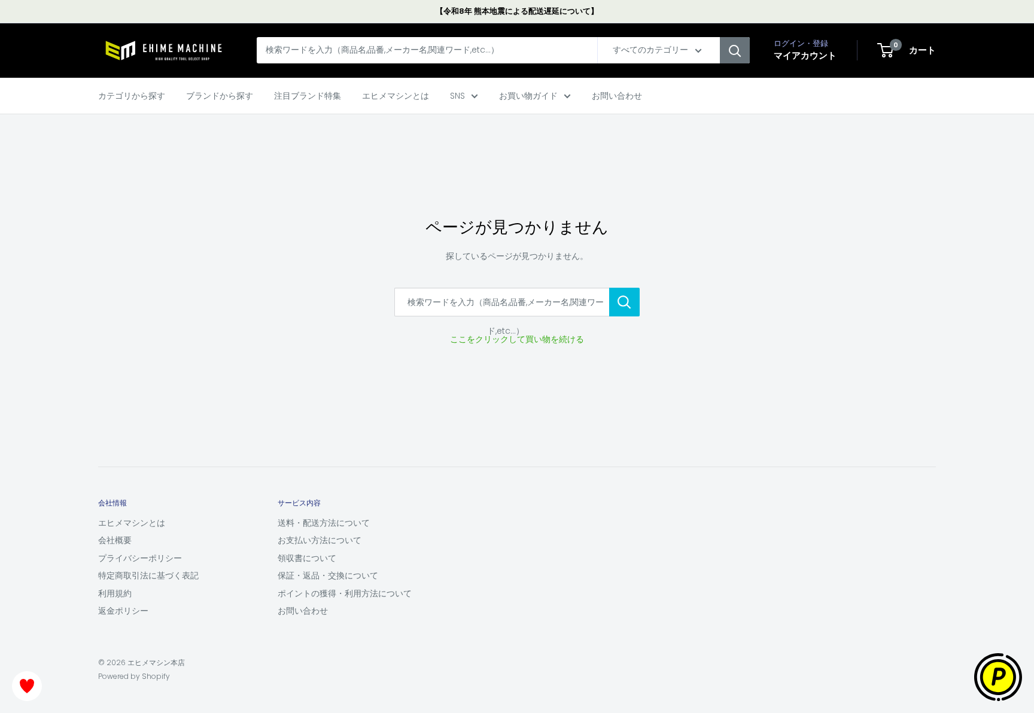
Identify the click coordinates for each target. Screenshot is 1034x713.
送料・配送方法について (324, 523)
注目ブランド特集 (307, 96)
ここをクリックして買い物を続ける (517, 339)
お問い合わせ (617, 96)
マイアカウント (805, 56)
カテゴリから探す (131, 96)
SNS (457, 96)
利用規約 (115, 593)
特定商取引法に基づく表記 (148, 575)
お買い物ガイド (528, 96)
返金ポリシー (123, 611)
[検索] (735, 51)
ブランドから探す (219, 96)
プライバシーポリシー (140, 558)
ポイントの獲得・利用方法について (345, 593)
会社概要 (115, 540)
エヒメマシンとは (395, 96)
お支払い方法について (319, 540)
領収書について (307, 558)
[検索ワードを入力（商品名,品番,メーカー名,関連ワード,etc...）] (624, 302)
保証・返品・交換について (328, 575)
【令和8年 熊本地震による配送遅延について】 (517, 11)
